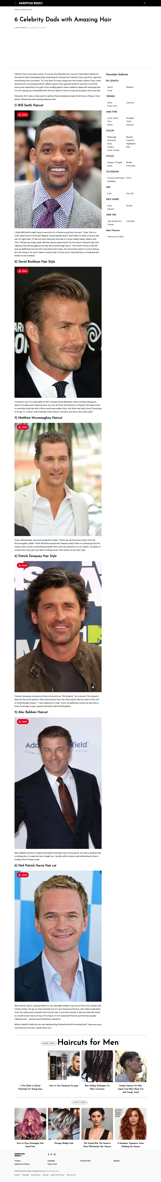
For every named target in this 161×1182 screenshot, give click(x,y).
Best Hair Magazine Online (52, 1171)
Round (129, 205)
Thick (128, 121)
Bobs (109, 102)
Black (110, 124)
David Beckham (43, 1019)
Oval (109, 205)
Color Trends (113, 150)
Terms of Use (52, 1164)
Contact (17, 1161)
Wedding (111, 181)
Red (128, 147)
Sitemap (117, 1161)
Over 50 (130, 193)
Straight (130, 118)
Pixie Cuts (112, 106)
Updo (109, 166)
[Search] (145, 3)
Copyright (51, 1161)
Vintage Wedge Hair (63, 1143)
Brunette (111, 140)
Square (110, 209)
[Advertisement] (80, 46)
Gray (109, 143)
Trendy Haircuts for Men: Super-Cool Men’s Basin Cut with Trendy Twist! (130, 1089)
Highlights (131, 143)
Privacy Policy (85, 1161)
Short (110, 87)
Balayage (111, 137)
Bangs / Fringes (114, 162)
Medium (130, 87)
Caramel (130, 140)
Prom (128, 178)
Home (16, 9)
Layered (130, 102)
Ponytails (130, 166)
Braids (129, 162)
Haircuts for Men (26, 9)
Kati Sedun (22, 27)
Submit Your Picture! (21, 1164)
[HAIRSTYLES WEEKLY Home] (29, 1155)
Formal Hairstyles (115, 178)
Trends (110, 224)
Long (109, 90)
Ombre (110, 147)
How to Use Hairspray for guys (63, 1086)
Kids (109, 193)
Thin (109, 121)
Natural (129, 124)
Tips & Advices (114, 221)
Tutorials (130, 221)
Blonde (129, 137)
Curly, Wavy (112, 118)
